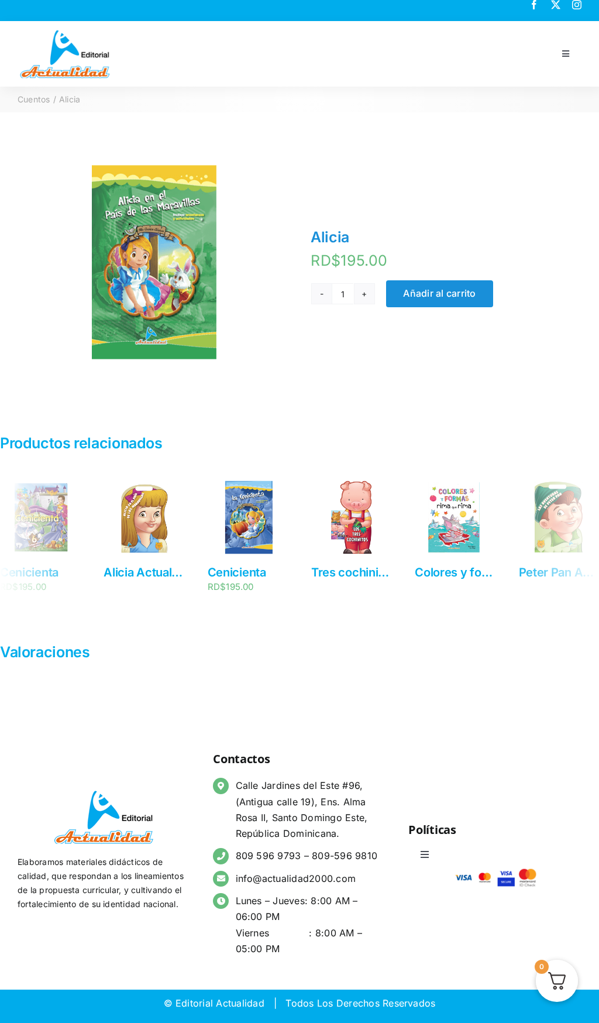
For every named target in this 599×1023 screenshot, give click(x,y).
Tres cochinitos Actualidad (383, 572)
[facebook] (534, 4)
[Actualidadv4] (65, 31)
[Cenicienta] (40, 483)
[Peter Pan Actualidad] (559, 483)
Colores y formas (461, 572)
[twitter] (555, 4)
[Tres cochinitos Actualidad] (351, 483)
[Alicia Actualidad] (144, 483)
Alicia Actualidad (149, 572)
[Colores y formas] (455, 483)
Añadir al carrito (439, 293)
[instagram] (576, 4)
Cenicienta (29, 572)
